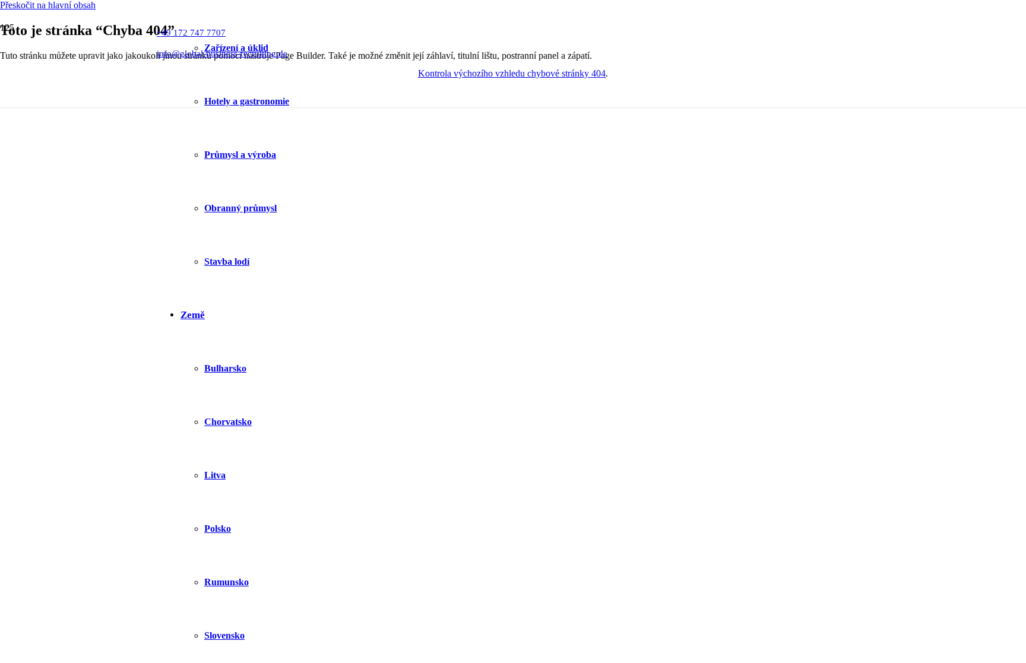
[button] (48, 5)
